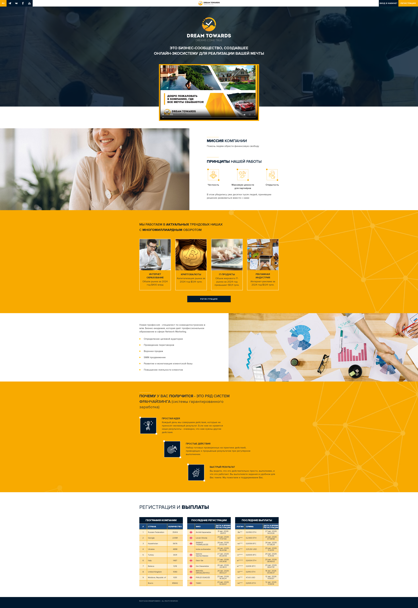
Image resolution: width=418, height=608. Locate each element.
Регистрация (408, 3)
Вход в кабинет (389, 3)
